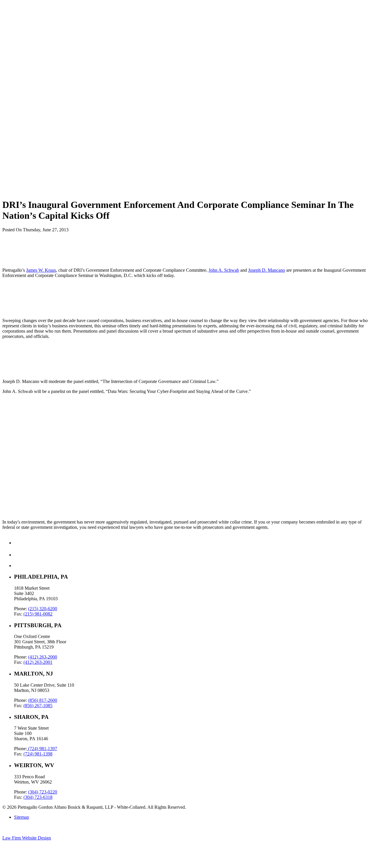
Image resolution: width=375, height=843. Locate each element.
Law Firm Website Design (26, 837)
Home (19, 14)
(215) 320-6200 (42, 608)
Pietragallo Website (24, 49)
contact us (11, 489)
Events (20, 41)
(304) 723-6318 (37, 797)
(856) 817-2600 (42, 700)
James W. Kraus (41, 270)
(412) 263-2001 (37, 662)
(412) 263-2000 (42, 656)
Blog (18, 30)
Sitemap (21, 817)
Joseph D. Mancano (266, 270)
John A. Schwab (224, 270)
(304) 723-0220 (42, 791)
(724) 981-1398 (37, 753)
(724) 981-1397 (42, 748)
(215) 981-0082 (37, 613)
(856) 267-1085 (37, 705)
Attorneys (23, 35)
